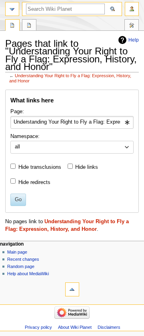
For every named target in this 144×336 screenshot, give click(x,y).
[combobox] (71, 122)
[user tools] (132, 9)
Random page (20, 266)
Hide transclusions (39, 167)
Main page (17, 252)
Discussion (29, 26)
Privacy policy (38, 327)
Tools (131, 26)
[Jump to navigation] (12, 9)
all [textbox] (17, 147)
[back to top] (72, 289)
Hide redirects (34, 182)
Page (12, 26)
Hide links (86, 167)
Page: (17, 111)
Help (133, 40)
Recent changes (23, 259)
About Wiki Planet (75, 327)
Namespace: (25, 136)
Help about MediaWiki (28, 273)
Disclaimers (109, 327)
